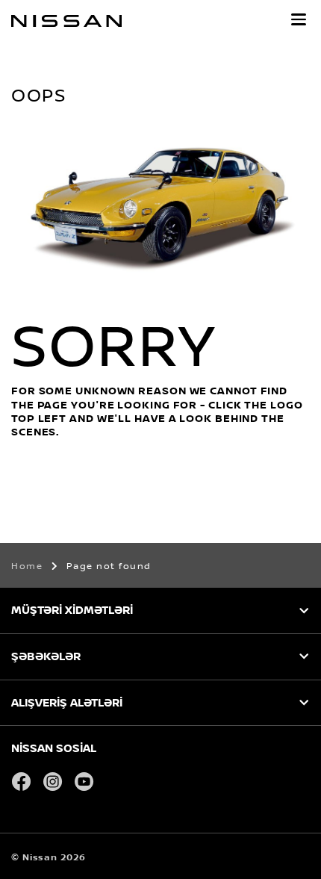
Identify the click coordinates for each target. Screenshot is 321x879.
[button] (298, 19)
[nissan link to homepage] (66, 21)
